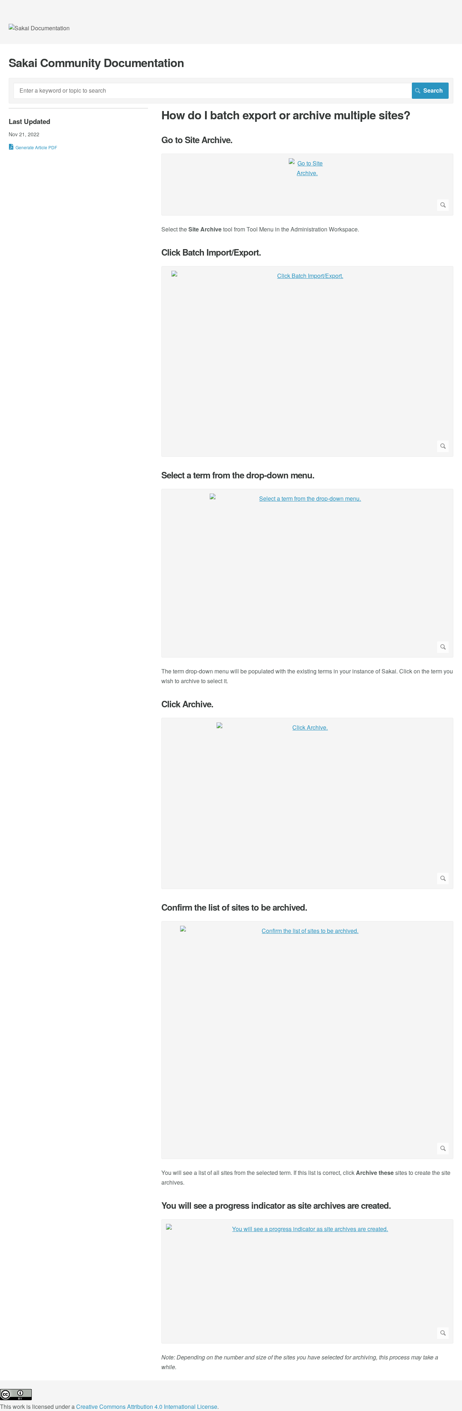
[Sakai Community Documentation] (39, 28)
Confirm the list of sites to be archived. (234, 907)
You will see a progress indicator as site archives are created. (276, 1205)
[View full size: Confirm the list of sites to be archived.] (307, 1040)
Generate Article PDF (36, 147)
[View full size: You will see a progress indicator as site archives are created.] (307, 1281)
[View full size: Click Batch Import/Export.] (307, 361)
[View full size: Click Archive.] (307, 803)
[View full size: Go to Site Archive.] (307, 184)
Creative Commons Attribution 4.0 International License (146, 1406)
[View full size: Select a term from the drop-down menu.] (307, 573)
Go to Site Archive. (196, 139)
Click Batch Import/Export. (211, 252)
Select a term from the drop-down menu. (237, 475)
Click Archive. (187, 704)
